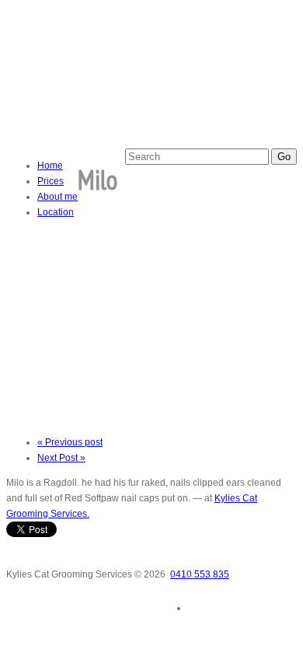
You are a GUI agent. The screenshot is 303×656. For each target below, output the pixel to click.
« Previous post (70, 442)
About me (57, 196)
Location (55, 212)
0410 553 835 (199, 574)
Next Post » (61, 457)
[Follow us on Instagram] (275, 603)
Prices (50, 181)
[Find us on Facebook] (210, 603)
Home (50, 165)
